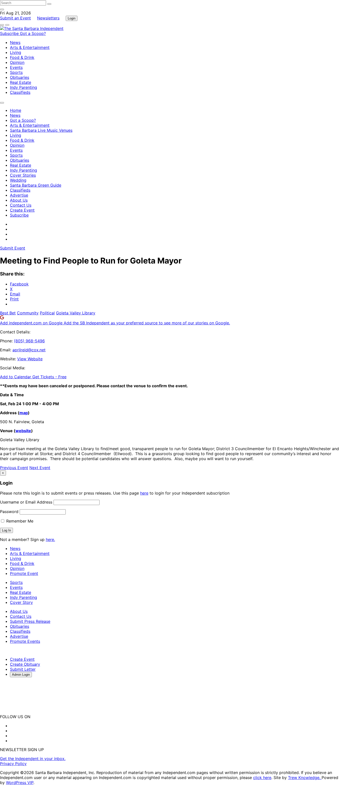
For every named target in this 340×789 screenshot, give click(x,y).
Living (15, 52)
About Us (19, 200)
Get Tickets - (49, 376)
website (23, 430)
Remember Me (19, 521)
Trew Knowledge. (305, 777)
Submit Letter (23, 669)
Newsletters (48, 17)
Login (71, 18)
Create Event (22, 210)
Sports (16, 72)
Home (15, 110)
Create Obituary (25, 664)
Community (28, 312)
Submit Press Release (30, 621)
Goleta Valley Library (75, 312)
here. (50, 539)
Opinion (17, 62)
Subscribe (10, 33)
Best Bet (8, 312)
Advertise (19, 195)
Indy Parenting (23, 87)
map (23, 412)
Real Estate (20, 82)
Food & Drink (22, 57)
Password (9, 511)
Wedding (18, 180)
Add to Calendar (16, 376)
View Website (30, 358)
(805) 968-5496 (29, 340)
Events (16, 67)
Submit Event (12, 248)
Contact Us (20, 205)
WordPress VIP (19, 782)
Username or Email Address (26, 502)
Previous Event (14, 467)
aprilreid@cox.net (29, 349)
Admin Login (21, 674)
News (15, 42)
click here (262, 777)
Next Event (39, 467)
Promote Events (25, 641)
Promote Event (24, 573)
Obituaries (19, 77)
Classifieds (20, 92)
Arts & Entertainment (30, 47)
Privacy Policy (13, 763)
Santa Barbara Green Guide (35, 185)
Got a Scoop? (33, 33)
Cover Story (21, 602)
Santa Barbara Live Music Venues (41, 130)
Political (47, 312)
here (144, 493)
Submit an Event (15, 17)
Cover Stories (23, 175)
